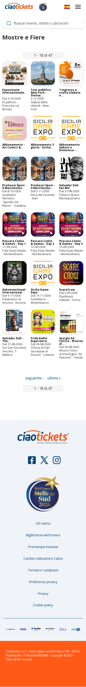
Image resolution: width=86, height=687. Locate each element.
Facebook (32, 462)
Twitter (44, 462)
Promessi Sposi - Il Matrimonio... (14, 186)
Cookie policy (43, 605)
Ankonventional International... (13, 291)
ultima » (54, 378)
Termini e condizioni (43, 570)
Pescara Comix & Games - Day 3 (71, 242)
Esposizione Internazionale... (14, 92)
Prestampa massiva (43, 546)
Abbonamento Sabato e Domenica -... (69, 147)
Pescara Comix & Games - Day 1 (14, 242)
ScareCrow (67, 290)
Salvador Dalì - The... (12, 339)
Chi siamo (43, 523)
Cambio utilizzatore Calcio (43, 558)
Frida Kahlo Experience (39, 339)
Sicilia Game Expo (40, 291)
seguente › (34, 378)
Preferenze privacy (43, 581)
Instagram (57, 462)
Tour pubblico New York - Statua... (41, 92)
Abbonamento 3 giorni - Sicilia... (42, 146)
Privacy (43, 593)
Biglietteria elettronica (43, 535)
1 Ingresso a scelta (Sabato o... (69, 92)
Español (67, 8)
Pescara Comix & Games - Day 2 (42, 242)
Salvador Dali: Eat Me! (69, 186)
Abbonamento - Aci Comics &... (13, 146)
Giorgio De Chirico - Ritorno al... (71, 341)
